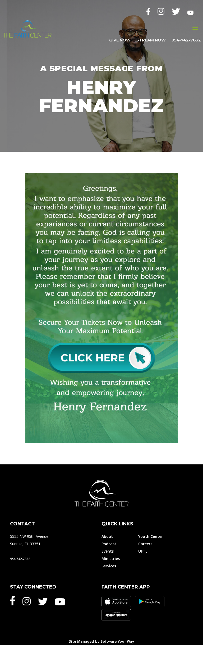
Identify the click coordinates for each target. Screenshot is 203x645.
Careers (145, 543)
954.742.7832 (20, 558)
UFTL (142, 551)
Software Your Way (117, 641)
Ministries (111, 558)
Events (108, 551)
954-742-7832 (186, 40)
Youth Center (150, 536)
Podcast (109, 543)
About (107, 536)
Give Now (120, 40)
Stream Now (151, 40)
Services (109, 565)
